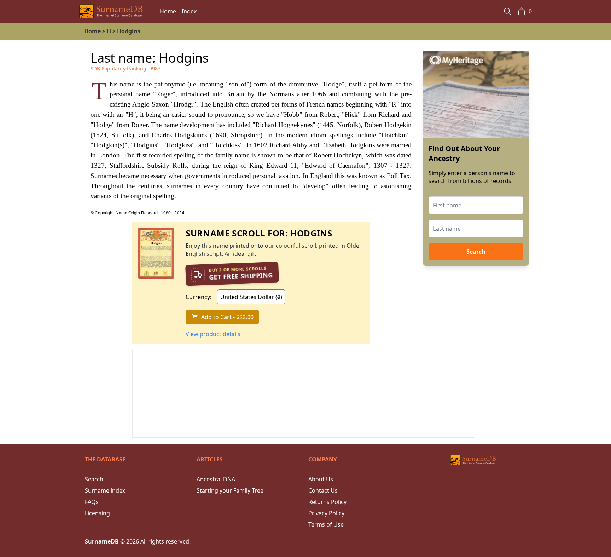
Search (475, 251)
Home (168, 11)
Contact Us (323, 490)
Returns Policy (327, 502)
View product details (213, 334)
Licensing (97, 513)
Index (189, 11)
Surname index (105, 490)
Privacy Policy (326, 513)
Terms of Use (326, 524)
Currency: (198, 297)
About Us (320, 479)
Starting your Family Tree (230, 490)
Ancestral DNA (216, 479)
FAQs (92, 502)
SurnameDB (102, 541)
